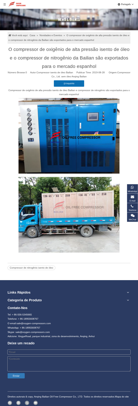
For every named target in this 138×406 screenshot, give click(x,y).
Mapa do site (122, 396)
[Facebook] (10, 403)
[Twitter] (27, 403)
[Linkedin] (18, 403)
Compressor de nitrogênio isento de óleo (31, 267)
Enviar (16, 375)
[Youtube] (35, 403)
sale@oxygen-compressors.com (33, 323)
